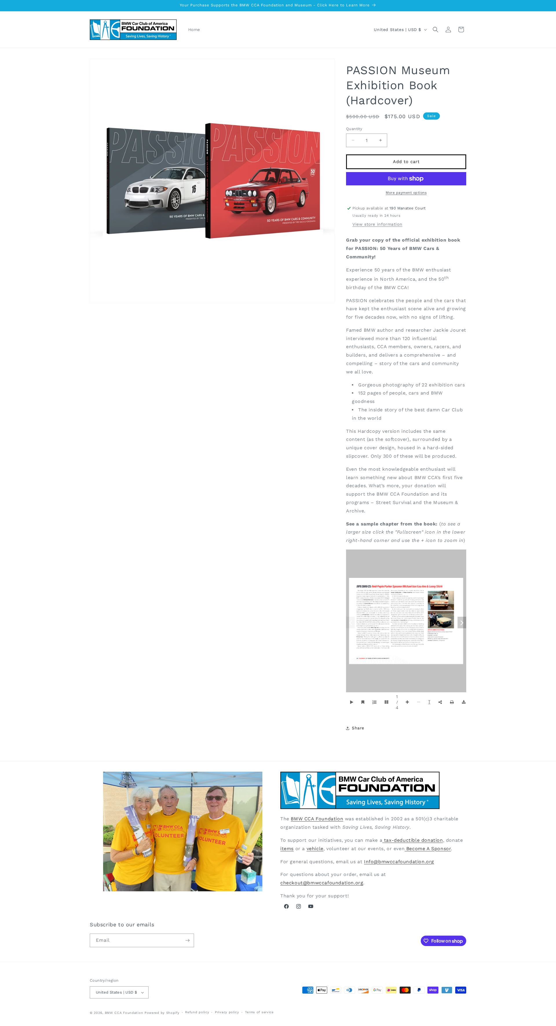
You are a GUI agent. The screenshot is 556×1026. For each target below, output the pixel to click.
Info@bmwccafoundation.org (399, 861)
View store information (377, 224)
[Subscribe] (187, 940)
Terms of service (259, 1012)
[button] (435, 29)
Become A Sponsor (428, 848)
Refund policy (197, 1012)
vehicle (315, 848)
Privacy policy (227, 1012)
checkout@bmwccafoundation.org (321, 883)
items (287, 848)
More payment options (406, 193)
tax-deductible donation (412, 840)
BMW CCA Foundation (317, 818)
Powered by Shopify (162, 1013)
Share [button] (358, 728)
